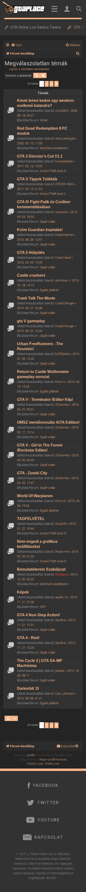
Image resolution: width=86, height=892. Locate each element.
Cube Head (63, 257)
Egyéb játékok (49, 290)
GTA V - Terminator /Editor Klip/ (45, 399)
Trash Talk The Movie (36, 298)
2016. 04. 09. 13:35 (29, 262)
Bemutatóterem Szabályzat (41, 569)
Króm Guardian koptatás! (40, 230)
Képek (23, 592)
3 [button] (51, 84)
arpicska (61, 212)
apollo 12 (61, 597)
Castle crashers (31, 275)
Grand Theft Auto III (53, 171)
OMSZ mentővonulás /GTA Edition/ (48, 422)
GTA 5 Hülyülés (31, 252)
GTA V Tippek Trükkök (37, 179)
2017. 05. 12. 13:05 (29, 166)
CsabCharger (64, 303)
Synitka (60, 620)
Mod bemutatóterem (54, 148)
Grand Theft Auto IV (53, 533)
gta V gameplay (31, 321)
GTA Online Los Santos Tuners (36, 27)
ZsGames (62, 404)
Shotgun (61, 574)
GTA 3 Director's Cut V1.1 (40, 156)
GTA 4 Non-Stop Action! (38, 615)
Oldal (44, 120)
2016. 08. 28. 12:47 (29, 239)
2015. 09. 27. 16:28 (29, 308)
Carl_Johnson (64, 693)
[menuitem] (16, 45)
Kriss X (60, 382)
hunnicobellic (64, 161)
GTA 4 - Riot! (28, 638)
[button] (56, 84)
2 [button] (47, 84)
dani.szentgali (65, 138)
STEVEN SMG (64, 184)
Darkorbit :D (28, 688)
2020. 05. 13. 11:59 (29, 143)
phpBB (30, 755)
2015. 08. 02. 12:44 (29, 331)
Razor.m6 (62, 551)
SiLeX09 (60, 523)
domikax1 (62, 280)
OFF (43, 607)
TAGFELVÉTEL (31, 519)
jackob (59, 670)
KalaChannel (64, 235)
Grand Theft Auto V (53, 194)
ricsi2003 (61, 110)
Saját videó (47, 221)
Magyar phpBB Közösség (53, 759)
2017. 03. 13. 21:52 (29, 189)
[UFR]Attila (62, 354)
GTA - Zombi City (32, 473)
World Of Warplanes (35, 496)
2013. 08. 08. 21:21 (29, 698)
